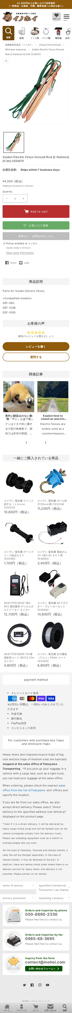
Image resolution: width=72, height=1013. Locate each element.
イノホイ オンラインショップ (39, 1001)
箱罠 (21, 38)
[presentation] (26, 442)
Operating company (51, 898)
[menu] (66, 16)
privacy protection (14, 898)
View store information (20, 252)
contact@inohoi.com (45, 962)
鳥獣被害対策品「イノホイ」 (19, 44)
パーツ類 (46, 38)
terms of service (13, 885)
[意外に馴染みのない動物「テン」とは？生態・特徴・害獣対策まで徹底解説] (18, 396)
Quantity (7, 191)
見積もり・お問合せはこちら (36, 236)
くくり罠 (34, 38)
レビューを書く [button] (36, 346)
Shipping (7, 186)
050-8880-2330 (41, 914)
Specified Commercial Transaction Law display (54, 887)
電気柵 (58, 38)
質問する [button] (36, 357)
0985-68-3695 (40, 938)
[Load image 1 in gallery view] (13, 142)
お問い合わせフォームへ (42, 968)
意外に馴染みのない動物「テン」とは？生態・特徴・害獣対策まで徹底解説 (19, 420)
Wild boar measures (16, 49)
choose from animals (50, 44)
